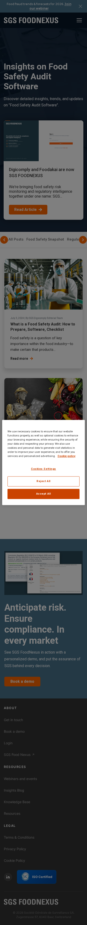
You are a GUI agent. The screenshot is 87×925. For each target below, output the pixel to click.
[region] (43, 462)
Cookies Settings (43, 469)
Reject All (43, 481)
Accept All (43, 494)
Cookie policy (66, 456)
